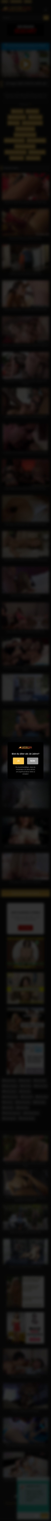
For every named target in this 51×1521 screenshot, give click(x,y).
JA (18, 761)
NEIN (32, 761)
